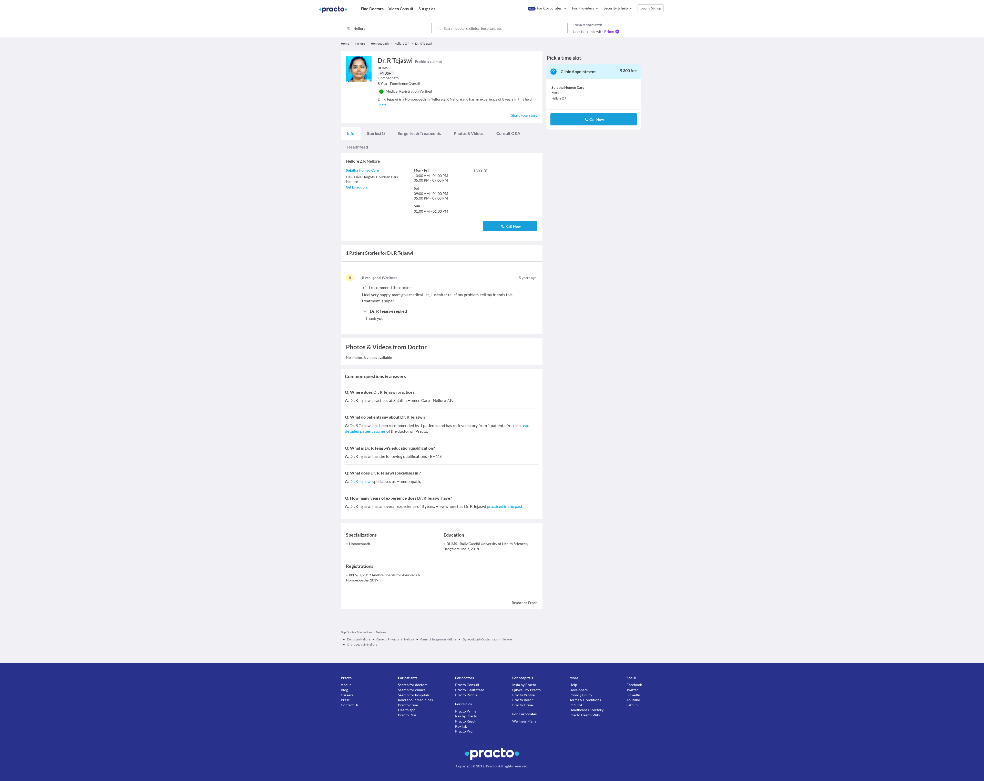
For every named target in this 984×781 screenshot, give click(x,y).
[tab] (351, 133)
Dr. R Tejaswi (361, 481)
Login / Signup (650, 8)
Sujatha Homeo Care (362, 170)
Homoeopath (359, 543)
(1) (376, 133)
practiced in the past (504, 506)
